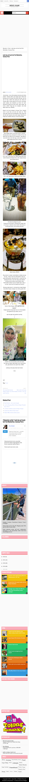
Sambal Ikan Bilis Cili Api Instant (11, 410)
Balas (5, 431)
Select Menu (2, 13)
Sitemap (11, 1)
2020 (4, 563)
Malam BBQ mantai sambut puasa (12, 412)
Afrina (3, 760)
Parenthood (13, 767)
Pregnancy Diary (21, 769)
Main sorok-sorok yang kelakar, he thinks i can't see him (20, 391)
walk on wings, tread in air (9, 752)
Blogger (25, 780)
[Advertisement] (14, 31)
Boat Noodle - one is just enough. (11, 403)
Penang (19, 767)
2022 (4, 556)
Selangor (11, 771)
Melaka (20, 762)
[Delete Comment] (24, 426)
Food (9, 48)
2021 (4, 560)
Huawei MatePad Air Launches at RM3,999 (11, 747)
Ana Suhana (6, 746)
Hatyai (10, 762)
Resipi (3, 771)
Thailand (15, 771)
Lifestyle (15, 763)
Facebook (28, 1)
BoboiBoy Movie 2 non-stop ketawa (17, 670)
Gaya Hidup (5, 762)
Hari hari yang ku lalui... (8, 740)
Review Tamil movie (13, 644)
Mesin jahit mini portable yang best (16, 664)
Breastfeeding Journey (16, 759)
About (2, 1)
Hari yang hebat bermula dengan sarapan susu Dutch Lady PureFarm (8, 391)
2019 (4, 566)
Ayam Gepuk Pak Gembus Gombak (16, 638)
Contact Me (6, 1)
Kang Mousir (10, 780)
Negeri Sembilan (5, 767)
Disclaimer (16, 1)
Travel (19, 771)
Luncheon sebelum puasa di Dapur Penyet (13, 408)
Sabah (7, 771)
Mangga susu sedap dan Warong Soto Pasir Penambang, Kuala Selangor (16, 590)
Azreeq (8, 760)
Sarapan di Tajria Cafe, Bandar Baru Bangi (11, 742)
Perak (23, 767)
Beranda (5, 48)
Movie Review (23, 765)
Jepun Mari (8, 92)
